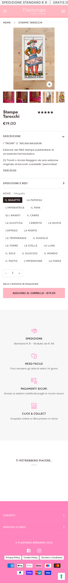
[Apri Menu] (8, 11)
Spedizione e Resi (15, 183)
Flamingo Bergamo (32, 542)
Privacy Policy (13, 557)
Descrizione (12, 136)
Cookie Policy (30, 557)
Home (7, 22)
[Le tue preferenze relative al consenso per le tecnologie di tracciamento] (61, 576)
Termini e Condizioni (51, 557)
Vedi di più (9, 170)
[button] (46, 112)
